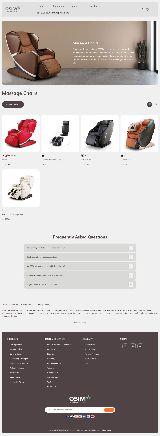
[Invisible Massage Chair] (60, 133)
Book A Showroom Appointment (60, 345)
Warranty (51, 359)
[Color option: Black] (3, 155)
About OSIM (90, 345)
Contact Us (51, 349)
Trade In (50, 368)
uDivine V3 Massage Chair (12, 215)
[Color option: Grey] (15, 155)
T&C (49, 382)
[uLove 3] (21, 133)
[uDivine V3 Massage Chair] (21, 188)
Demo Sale (51, 387)
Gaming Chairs (16, 354)
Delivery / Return (54, 363)
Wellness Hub (52, 373)
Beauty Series (15, 377)
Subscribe (109, 410)
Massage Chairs (16, 345)
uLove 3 (5, 160)
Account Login (53, 377)
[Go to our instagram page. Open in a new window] (133, 346)
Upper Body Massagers (19, 359)
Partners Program (92, 354)
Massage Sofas (16, 349)
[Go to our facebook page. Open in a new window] (125, 346)
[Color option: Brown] (9, 155)
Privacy (109, 430)
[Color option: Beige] (88, 155)
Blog (87, 363)
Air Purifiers (14, 373)
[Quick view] (35, 119)
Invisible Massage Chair (51, 160)
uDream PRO (126, 160)
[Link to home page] (80, 399)
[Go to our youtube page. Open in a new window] (140, 346)
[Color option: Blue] (12, 155)
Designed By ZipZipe (100, 430)
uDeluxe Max (86, 160)
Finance (50, 354)
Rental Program (91, 349)
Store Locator (90, 359)
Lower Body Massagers (19, 363)
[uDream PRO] (139, 133)
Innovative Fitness (17, 382)
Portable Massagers (17, 368)
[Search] (141, 9)
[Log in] (147, 9)
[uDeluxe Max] (100, 133)
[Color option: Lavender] (125, 155)
